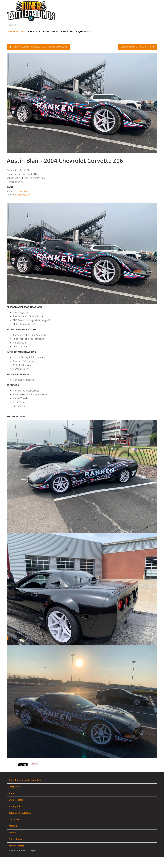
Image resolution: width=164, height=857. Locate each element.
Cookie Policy (15, 839)
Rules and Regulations (20, 813)
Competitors (16, 31)
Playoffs (49, 31)
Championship (16, 799)
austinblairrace (25, 191)
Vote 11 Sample (16, 845)
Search (12, 832)
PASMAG (13, 826)
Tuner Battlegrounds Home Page (25, 780)
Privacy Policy (16, 806)
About (12, 793)
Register (67, 31)
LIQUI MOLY (83, 31)
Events (33, 31)
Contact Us (14, 819)
